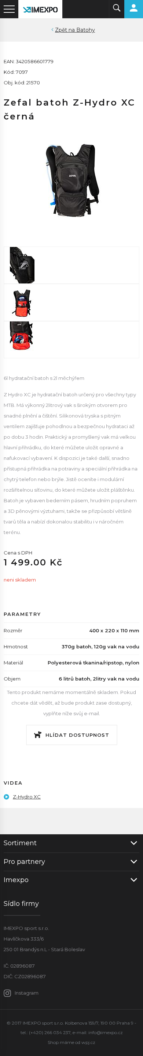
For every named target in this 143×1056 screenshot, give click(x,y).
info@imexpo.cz (105, 1032)
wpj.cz (88, 1042)
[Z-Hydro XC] (71, 178)
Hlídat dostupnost (77, 735)
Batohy (85, 30)
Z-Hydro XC (27, 797)
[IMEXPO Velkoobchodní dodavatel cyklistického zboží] (40, 9)
